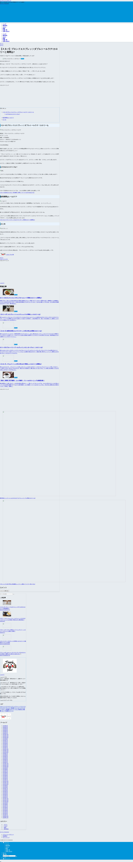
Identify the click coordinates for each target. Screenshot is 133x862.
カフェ (1, 257)
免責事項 (5, 836)
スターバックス (4, 259)
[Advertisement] (30, 96)
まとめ (4, 119)
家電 (7, 848)
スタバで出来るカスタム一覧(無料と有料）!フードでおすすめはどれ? (17, 192)
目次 (1, 108)
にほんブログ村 (10, 254)
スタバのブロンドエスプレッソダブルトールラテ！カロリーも (18, 112)
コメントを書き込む (5, 590)
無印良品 (8, 845)
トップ (7, 844)
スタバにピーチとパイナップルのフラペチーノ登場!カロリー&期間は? (17, 219)
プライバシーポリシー (8, 834)
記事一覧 (8, 850)
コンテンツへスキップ (5, 0)
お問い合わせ (9, 851)
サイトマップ (6, 837)
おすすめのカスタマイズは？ (13, 114)
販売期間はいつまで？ (8, 117)
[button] (13, 594)
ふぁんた (2, 674)
